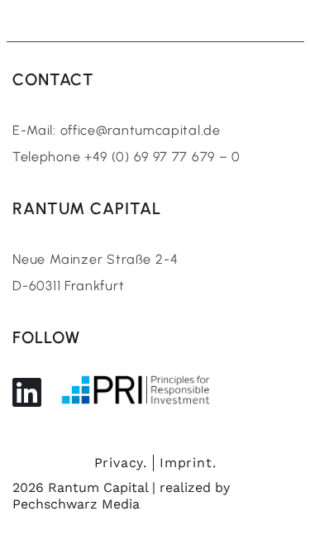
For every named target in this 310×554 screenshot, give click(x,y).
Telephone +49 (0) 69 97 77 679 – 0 (126, 157)
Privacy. (120, 462)
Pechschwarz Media (76, 504)
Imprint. (188, 462)
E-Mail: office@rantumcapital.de (116, 130)
